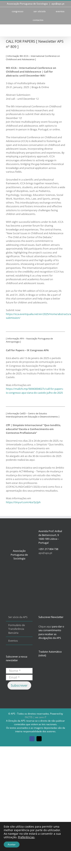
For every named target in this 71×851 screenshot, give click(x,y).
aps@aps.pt (57, 3)
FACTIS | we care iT (35, 717)
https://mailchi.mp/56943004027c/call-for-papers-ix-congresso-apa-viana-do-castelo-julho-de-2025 (35, 390)
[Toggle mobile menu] (63, 31)
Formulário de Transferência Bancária (16, 629)
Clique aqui (44, 626)
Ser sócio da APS (17, 617)
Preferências (26, 837)
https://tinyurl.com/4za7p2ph (23, 502)
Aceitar (12, 844)
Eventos (13, 640)
